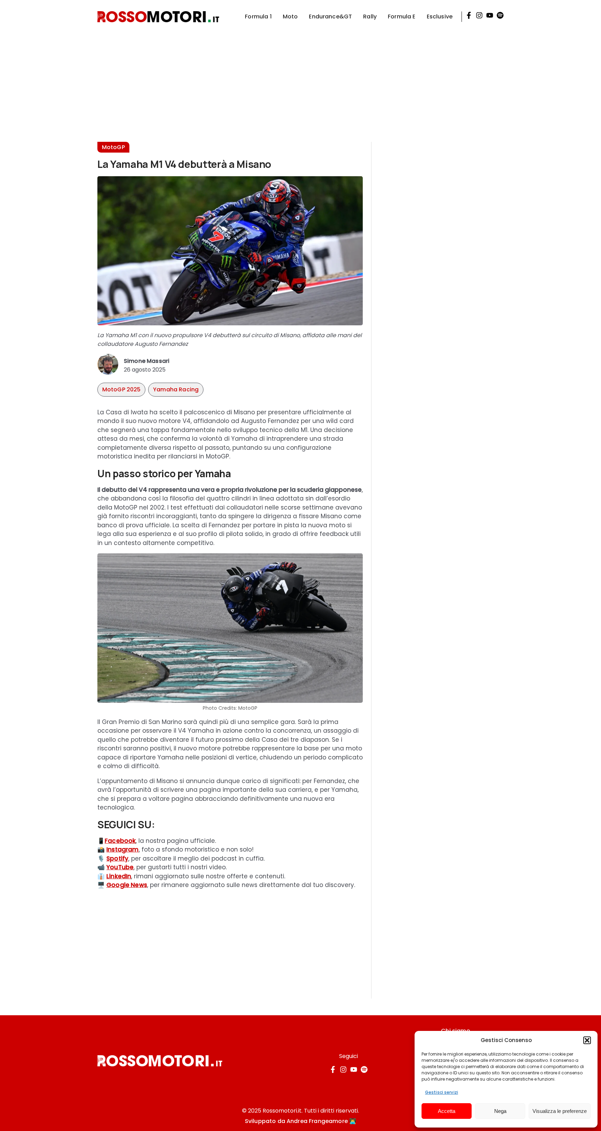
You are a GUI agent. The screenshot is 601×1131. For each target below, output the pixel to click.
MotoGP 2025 (121, 389)
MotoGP (113, 147)
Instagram (122, 849)
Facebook (120, 841)
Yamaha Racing (176, 389)
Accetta (446, 1111)
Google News (126, 885)
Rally (370, 17)
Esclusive (439, 17)
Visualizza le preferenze (559, 1111)
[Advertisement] (300, 82)
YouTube (120, 867)
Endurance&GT (330, 17)
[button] (587, 1040)
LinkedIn (118, 876)
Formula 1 (258, 17)
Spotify (117, 858)
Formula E (401, 17)
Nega (500, 1111)
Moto (290, 17)
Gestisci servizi (441, 1092)
